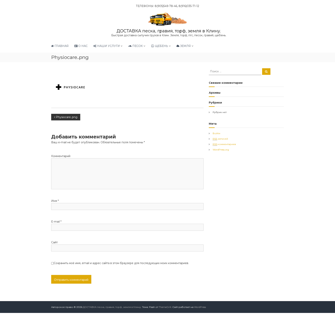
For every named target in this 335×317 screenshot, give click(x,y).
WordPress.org (221, 149)
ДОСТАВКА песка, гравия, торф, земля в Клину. (169, 31)
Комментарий (60, 156)
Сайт (54, 242)
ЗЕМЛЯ (185, 46)
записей (220, 138)
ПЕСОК (137, 46)
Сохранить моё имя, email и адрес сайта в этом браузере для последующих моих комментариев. (121, 263)
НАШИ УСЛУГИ (108, 46)
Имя (55, 201)
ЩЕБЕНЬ (161, 46)
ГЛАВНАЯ (61, 46)
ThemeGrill (165, 307)
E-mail (56, 221)
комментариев (224, 144)
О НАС (83, 46)
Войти (216, 133)
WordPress (200, 307)
